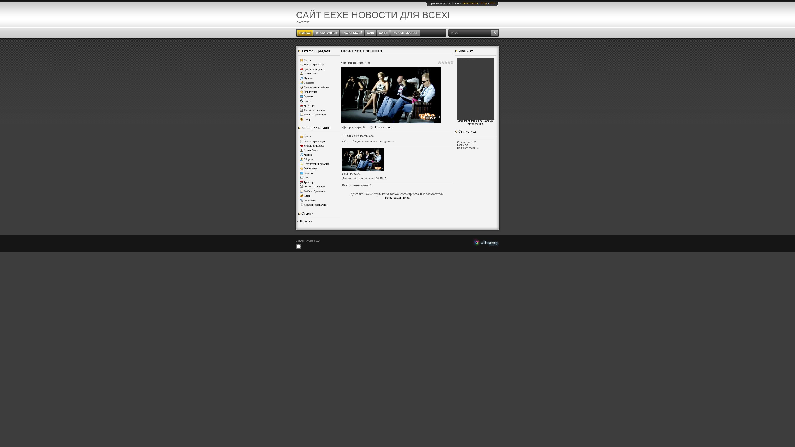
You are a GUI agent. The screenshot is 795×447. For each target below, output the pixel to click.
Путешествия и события (316, 87)
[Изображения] (363, 159)
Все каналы (310, 200)
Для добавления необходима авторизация (475, 122)
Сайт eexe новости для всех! (373, 15)
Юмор (307, 119)
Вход (484, 3)
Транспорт (309, 105)
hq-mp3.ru (486, 243)
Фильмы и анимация (314, 110)
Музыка (308, 78)
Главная (346, 50)
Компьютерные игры (314, 64)
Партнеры (306, 221)
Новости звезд (384, 127)
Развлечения (310, 91)
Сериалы (308, 96)
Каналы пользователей (315, 204)
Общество (309, 82)
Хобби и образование (315, 114)
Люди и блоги (311, 73)
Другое (307, 60)
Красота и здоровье (314, 69)
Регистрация (470, 3)
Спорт (307, 101)
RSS (492, 3)
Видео (358, 50)
